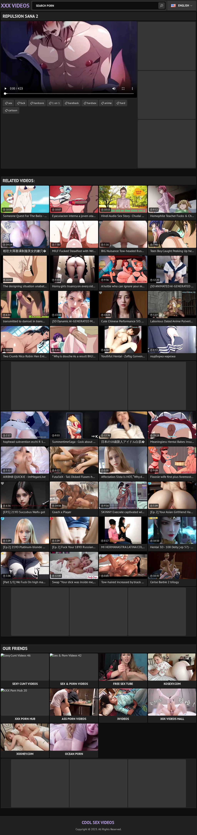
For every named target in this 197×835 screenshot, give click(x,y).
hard (122, 103)
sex (10, 103)
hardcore (38, 103)
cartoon (12, 110)
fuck (22, 103)
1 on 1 (56, 103)
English (183, 5)
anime (108, 103)
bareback (73, 103)
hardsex (91, 103)
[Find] (161, 5)
